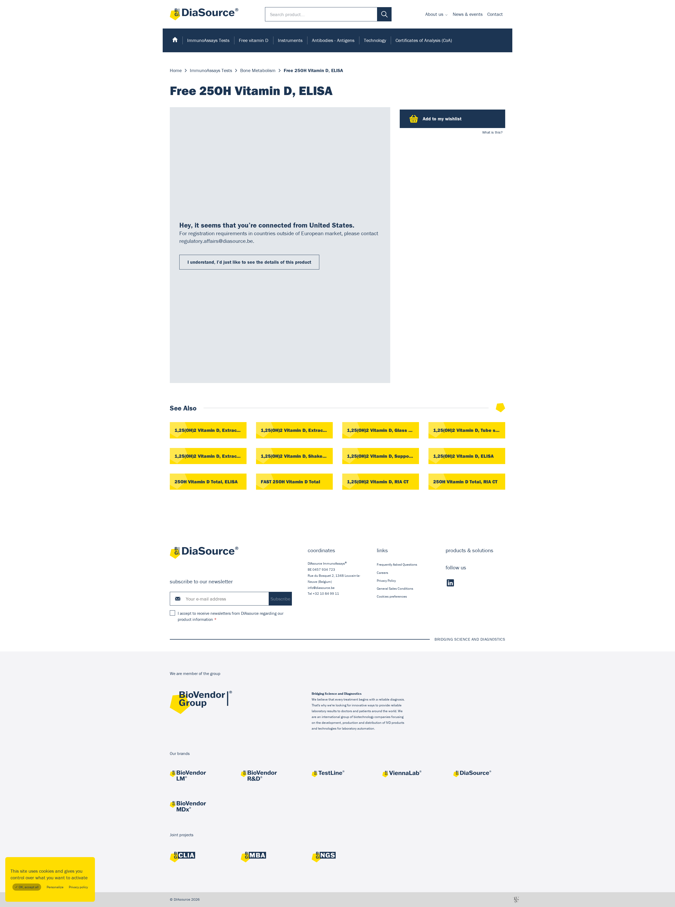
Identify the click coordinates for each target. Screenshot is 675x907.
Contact (495, 14)
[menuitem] (436, 14)
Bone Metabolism (258, 70)
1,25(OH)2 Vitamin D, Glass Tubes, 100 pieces (383, 430)
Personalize (55, 887)
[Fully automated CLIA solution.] (196, 858)
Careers (382, 572)
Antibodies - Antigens (333, 40)
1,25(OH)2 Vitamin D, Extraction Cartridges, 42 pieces (297, 430)
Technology (375, 40)
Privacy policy (78, 887)
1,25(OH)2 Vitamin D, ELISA (463, 456)
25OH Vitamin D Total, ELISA (206, 482)
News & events (468, 14)
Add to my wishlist (442, 119)
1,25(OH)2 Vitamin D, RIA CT (377, 482)
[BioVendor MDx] (196, 807)
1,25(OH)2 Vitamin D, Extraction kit (211, 456)
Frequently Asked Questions (397, 564)
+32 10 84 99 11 (326, 593)
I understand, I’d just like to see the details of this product (249, 262)
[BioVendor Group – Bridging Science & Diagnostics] (201, 713)
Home (176, 70)
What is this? (492, 132)
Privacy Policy (386, 580)
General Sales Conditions (395, 588)
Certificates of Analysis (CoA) (424, 40)
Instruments (290, 40)
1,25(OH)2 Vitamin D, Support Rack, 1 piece (383, 456)
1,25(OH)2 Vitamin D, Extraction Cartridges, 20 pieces (211, 430)
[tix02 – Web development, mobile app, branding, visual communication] (515, 899)
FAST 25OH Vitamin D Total (290, 482)
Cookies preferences (392, 596)
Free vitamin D (253, 40)
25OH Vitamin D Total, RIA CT (465, 482)
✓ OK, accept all (26, 887)
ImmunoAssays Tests (208, 40)
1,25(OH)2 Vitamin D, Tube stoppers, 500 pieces (469, 430)
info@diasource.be (321, 587)
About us (434, 14)
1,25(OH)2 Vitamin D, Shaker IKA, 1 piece (297, 456)
